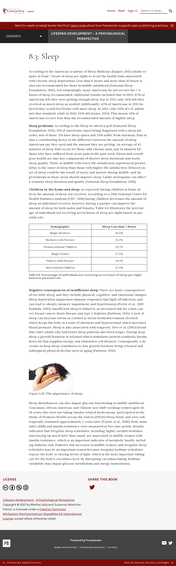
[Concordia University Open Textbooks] (19, 10)
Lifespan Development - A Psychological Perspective (38, 500)
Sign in (133, 11)
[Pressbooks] (6, 543)
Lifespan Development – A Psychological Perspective (88, 36)
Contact (112, 547)
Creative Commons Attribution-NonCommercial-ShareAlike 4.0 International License (42, 513)
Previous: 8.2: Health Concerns (24, 562)
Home (111, 11)
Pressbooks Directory (92, 547)
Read (121, 11)
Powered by (85, 540)
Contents (13, 36)
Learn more (78, 25)
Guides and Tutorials (65, 547)
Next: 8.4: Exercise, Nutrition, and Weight (146, 562)
